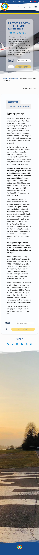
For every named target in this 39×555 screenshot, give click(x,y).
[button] (19, 7)
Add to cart (23, 67)
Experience (15, 79)
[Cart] (24, 7)
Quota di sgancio (11, 60)
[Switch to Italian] (31, 1)
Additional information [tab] (18, 106)
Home (5, 79)
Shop (9, 79)
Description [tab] (13, 102)
